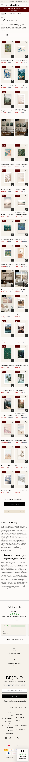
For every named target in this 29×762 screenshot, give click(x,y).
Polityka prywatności (21, 723)
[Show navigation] (2, 5)
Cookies (17, 720)
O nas (12, 707)
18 (20, 511)
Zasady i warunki (19, 717)
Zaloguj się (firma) (9, 733)
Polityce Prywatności (21, 701)
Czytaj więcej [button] (5, 30)
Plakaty (9, 13)
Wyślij (14, 696)
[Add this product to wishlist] (12, 42)
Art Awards (11, 730)
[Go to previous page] (5, 511)
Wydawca (11, 712)
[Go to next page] (23, 511)
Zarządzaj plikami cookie (20, 730)
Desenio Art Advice (20, 707)
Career (12, 715)
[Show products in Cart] (26, 5)
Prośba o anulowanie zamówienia (21, 726)
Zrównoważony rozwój (8, 718)
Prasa (12, 710)
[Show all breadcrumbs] (3, 14)
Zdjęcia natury (17, 13)
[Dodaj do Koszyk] (12, 56)
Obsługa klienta (19, 710)
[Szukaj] (6, 5)
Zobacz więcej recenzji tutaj (14, 639)
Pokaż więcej (14, 504)
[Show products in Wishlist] (23, 5)
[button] (22, 755)
